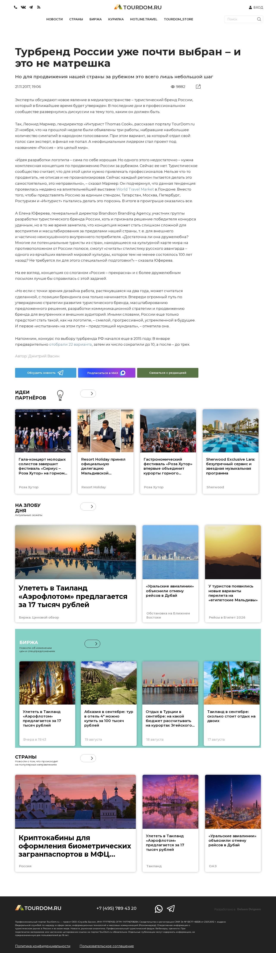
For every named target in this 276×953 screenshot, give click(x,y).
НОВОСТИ (54, 19)
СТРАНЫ (76, 19)
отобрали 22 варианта (70, 344)
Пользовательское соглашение (107, 946)
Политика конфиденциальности (42, 946)
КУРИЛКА (116, 19)
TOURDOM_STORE (178, 19)
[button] (84, 393)
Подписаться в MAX (102, 373)
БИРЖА (95, 19)
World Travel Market (135, 189)
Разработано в (237, 909)
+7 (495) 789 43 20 (116, 908)
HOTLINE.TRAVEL (143, 19)
